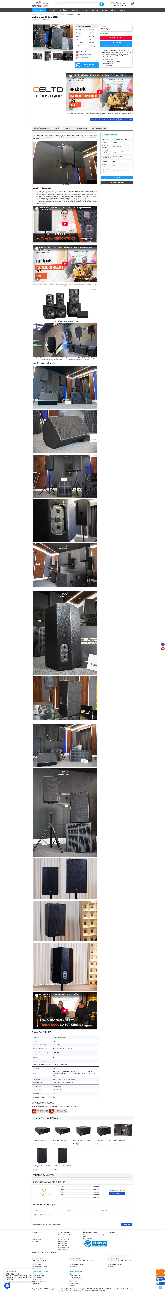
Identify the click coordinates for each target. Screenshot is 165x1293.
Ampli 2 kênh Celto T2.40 (59, 1140)
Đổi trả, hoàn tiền (62, 1245)
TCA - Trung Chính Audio (115, 1235)
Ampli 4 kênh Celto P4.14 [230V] (81, 1140)
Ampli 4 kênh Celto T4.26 (39, 1140)
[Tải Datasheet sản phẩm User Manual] (58, 1111)
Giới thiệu (34, 1235)
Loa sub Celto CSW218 (120, 1140)
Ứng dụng (95, 10)
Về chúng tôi (64, 10)
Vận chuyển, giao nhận (63, 1247)
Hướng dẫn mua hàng (63, 1241)
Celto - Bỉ (91, 33)
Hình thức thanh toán (63, 1249)
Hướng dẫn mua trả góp (64, 1243)
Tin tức (104, 10)
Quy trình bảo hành (62, 1237)
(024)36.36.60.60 (89, 1235)
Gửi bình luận (126, 1225)
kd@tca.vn (36, 1283)
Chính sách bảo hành (37, 1239)
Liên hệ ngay (35, 1237)
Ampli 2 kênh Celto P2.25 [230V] (102, 1140)
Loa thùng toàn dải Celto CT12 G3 (62, 1166)
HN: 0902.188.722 (119, 4)
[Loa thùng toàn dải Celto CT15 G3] (53, 37)
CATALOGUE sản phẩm (125, 119)
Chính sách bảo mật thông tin (65, 1235)
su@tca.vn (74, 1266)
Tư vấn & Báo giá (116, 38)
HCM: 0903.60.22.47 (119, 5)
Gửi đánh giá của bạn (117, 1193)
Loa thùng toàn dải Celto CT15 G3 (42, 1166)
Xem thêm (117, 177)
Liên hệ (113, 10)
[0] (132, 4)
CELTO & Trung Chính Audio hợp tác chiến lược (104, 119)
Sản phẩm (75, 10)
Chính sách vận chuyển (63, 1239)
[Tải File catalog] (40, 1111)
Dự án (85, 10)
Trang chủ (51, 10)
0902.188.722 (99, 1235)
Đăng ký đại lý (35, 1241)
